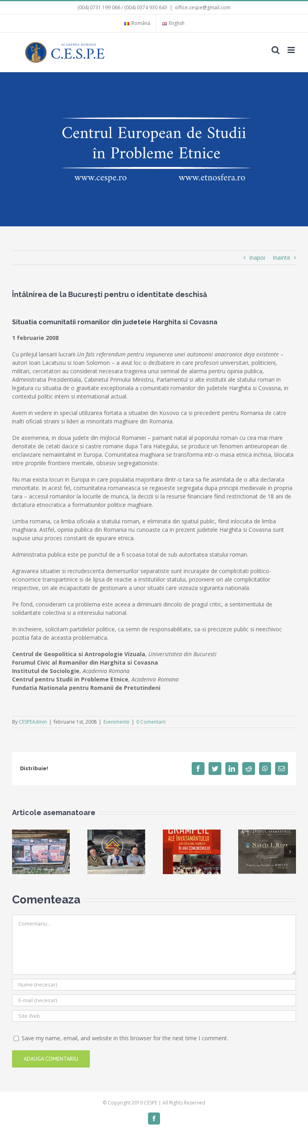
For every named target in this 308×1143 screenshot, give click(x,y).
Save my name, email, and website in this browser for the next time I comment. (125, 1038)
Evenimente (116, 721)
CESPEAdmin (33, 721)
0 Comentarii (151, 721)
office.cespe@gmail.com (203, 7)
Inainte (281, 257)
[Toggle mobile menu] (292, 50)
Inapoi (257, 257)
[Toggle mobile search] (276, 50)
